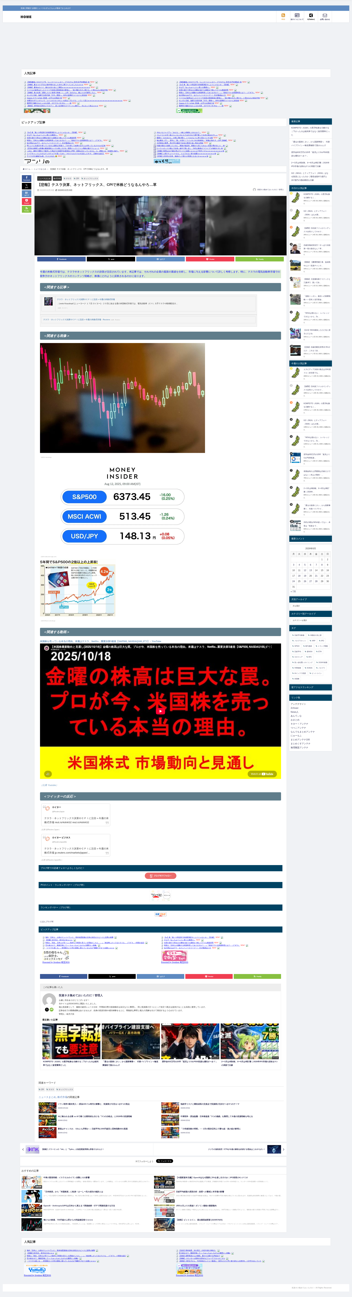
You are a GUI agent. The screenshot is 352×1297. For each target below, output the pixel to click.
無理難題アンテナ (299, 747)
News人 (295, 712)
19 (305, 576)
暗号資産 (308, 646)
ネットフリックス (91, 178)
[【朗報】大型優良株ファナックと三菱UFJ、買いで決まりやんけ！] (295, 282)
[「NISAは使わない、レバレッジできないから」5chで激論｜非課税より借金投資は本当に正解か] (295, 316)
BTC (310, 657)
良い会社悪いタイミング (303, 662)
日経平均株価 (299, 635)
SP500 (296, 646)
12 (305, 570)
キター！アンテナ (299, 724)
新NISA (309, 652)
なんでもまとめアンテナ (303, 732)
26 (305, 581)
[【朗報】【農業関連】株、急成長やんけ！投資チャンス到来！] (295, 265)
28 (316, 581)
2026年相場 (322, 662)
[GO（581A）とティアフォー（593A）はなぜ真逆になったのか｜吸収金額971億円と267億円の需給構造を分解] (295, 214)
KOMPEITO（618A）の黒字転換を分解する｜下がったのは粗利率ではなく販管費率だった (310, 131)
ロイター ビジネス (61, 837)
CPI (77, 178)
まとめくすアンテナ (300, 743)
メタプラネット (300, 641)
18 (299, 576)
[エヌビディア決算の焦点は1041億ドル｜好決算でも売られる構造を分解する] (295, 373)
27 (310, 581)
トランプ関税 (323, 646)
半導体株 (297, 668)
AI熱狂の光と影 (316, 635)
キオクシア (298, 657)
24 (293, 581)
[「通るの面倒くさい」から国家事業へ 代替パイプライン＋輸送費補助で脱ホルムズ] (295, 509)
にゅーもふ (296, 735)
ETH (320, 652)
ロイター (56, 807)
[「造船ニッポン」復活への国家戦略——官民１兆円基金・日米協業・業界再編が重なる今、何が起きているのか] (295, 299)
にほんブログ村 (46, 921)
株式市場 (57, 178)
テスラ (68, 178)
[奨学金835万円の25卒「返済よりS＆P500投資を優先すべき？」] (295, 458)
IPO (322, 641)
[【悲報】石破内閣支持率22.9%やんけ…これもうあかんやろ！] (295, 350)
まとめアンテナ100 (300, 739)
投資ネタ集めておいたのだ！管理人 (270, 190)
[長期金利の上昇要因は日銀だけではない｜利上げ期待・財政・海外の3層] (295, 475)
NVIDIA (309, 668)
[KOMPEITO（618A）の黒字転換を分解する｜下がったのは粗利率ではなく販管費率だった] (295, 197)
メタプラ (321, 668)
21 (316, 576)
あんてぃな (296, 716)
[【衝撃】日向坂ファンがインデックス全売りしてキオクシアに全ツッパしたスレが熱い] (295, 231)
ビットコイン (317, 673)
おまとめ (295, 720)
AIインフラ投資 (300, 673)
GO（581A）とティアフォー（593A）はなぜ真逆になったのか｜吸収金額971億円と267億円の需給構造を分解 (309, 176)
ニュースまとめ (44, 178)
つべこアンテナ (298, 728)
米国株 (296, 679)
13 (310, 570)
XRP (313, 641)
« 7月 (293, 591)
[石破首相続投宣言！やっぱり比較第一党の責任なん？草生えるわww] (295, 248)
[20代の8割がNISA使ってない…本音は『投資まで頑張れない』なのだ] (295, 526)
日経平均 (297, 652)
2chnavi (294, 708)
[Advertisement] (176, 43)
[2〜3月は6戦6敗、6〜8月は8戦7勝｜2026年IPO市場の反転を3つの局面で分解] (295, 492)
